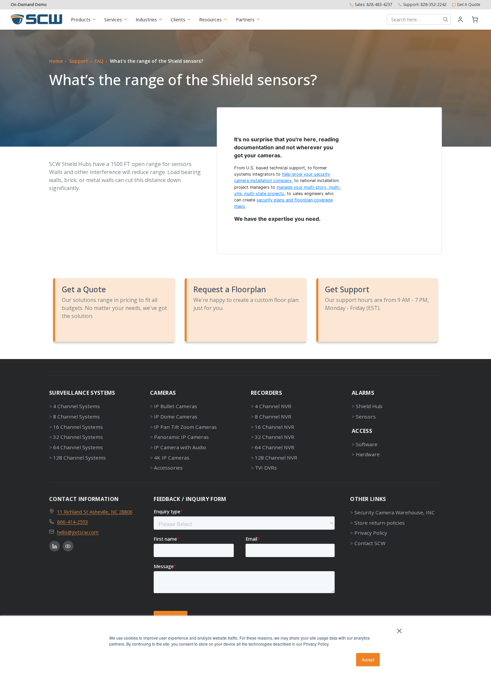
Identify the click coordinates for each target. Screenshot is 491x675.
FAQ (99, 61)
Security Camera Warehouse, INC (394, 512)
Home (56, 61)
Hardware (368, 454)
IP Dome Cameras (175, 416)
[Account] (460, 19)
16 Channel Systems (78, 427)
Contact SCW (369, 543)
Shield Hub (369, 406)
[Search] (445, 19)
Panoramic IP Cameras (181, 437)
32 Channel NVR (274, 437)
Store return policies (379, 522)
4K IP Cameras (171, 457)
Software (366, 444)
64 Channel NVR (274, 447)
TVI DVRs (266, 467)
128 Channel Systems (79, 457)
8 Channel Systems (76, 416)
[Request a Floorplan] (246, 310)
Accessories (168, 467)
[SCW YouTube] (68, 546)
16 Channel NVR (274, 427)
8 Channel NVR (273, 416)
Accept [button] (368, 659)
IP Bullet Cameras (175, 406)
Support (78, 61)
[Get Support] (378, 310)
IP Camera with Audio (180, 447)
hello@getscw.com (78, 532)
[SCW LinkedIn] (54, 546)
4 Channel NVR (273, 406)
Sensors (366, 416)
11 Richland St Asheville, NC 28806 (94, 511)
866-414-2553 (72, 521)
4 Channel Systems (76, 406)
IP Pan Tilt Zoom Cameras (185, 427)
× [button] (399, 629)
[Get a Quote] (115, 310)
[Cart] (475, 19)
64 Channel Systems (78, 447)
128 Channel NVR (276, 457)
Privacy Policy (370, 532)
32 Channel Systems (78, 437)
